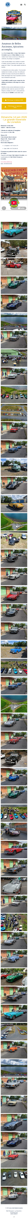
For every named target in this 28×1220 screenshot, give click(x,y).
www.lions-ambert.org (6, 161)
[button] (21, 4)
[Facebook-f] (14, 1217)
